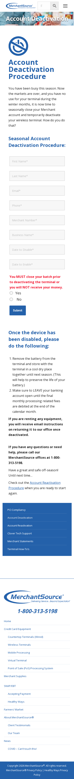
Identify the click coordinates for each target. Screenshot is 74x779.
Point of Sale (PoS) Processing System (30, 668)
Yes (18, 293)
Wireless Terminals (19, 644)
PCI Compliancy (16, 510)
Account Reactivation (19, 525)
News (7, 741)
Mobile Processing (19, 652)
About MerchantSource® (19, 717)
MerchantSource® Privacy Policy (24, 770)
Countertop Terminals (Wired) (25, 637)
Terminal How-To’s (18, 549)
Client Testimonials (19, 725)
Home (7, 621)
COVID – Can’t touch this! (22, 749)
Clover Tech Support (19, 533)
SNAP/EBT (10, 686)
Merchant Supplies (15, 676)
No (19, 299)
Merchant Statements (20, 541)
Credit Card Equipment (17, 629)
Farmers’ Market (13, 709)
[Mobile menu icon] (65, 6)
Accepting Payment (19, 694)
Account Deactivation (20, 517)
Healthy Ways (16, 701)
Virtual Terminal (17, 660)
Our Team (14, 733)
